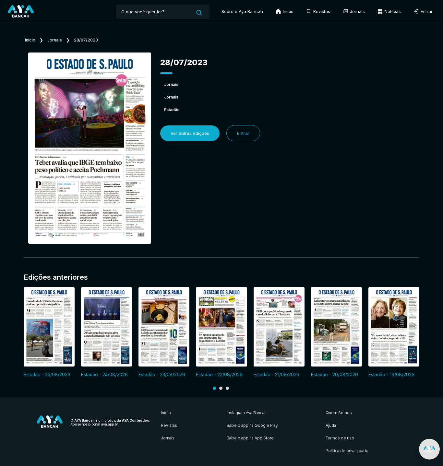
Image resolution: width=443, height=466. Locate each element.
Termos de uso (340, 438)
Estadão (172, 109)
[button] (214, 388)
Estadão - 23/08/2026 (161, 374)
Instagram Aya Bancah (247, 412)
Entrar (426, 11)
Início (287, 11)
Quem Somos (339, 412)
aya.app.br (109, 424)
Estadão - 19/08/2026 (391, 374)
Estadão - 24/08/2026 (104, 374)
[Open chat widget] (429, 449)
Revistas (321, 11)
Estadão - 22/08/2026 (219, 374)
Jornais (357, 11)
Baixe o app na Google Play (252, 425)
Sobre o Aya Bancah (242, 11)
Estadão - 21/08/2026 (276, 374)
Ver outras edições (190, 133)
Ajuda (331, 425)
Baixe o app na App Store (250, 438)
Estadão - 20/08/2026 (334, 374)
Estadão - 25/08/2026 (47, 374)
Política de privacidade (347, 450)
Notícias (392, 11)
